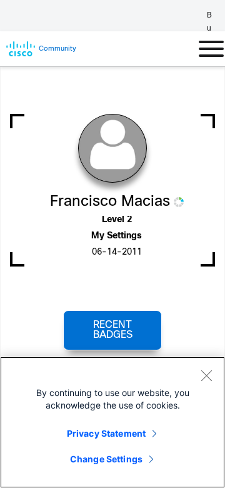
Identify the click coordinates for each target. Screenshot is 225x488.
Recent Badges (112, 330)
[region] (112, 422)
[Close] (206, 375)
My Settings (116, 236)
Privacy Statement (106, 433)
